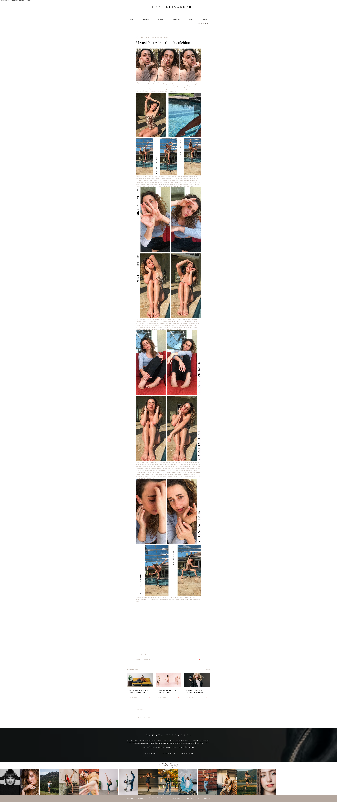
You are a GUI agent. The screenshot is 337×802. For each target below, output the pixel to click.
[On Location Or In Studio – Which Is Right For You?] (140, 680)
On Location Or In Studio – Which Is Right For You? (138, 691)
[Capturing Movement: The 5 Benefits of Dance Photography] (168, 680)
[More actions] (200, 37)
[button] (145, 19)
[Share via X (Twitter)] (141, 654)
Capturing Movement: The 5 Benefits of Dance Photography (167, 691)
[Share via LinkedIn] (145, 654)
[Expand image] (168, 115)
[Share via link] (150, 654)
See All (208, 669)
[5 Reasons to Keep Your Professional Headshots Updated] (197, 680)
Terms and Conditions (193, 798)
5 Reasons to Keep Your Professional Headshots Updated (194, 691)
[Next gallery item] (199, 114)
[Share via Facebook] (137, 654)
